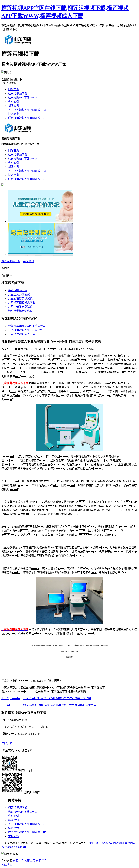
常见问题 (13, 836)
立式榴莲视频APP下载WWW (25, 330)
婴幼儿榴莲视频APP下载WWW (26, 325)
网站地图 (118, 843)
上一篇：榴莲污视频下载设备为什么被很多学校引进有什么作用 (46, 698)
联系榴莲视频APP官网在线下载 (27, 117)
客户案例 (13, 101)
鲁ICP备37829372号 (100, 843)
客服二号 (29, 860)
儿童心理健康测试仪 (20, 298)
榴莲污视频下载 (17, 93)
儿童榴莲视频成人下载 (21, 302)
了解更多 (6, 743)
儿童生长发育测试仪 (20, 306)
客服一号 (18, 860)
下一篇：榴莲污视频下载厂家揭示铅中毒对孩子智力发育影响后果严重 (48, 705)
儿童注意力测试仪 (19, 294)
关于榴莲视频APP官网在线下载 (27, 109)
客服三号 (41, 860)
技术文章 (13, 113)
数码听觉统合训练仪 (20, 310)
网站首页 (13, 89)
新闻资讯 (13, 105)
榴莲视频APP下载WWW (22, 97)
